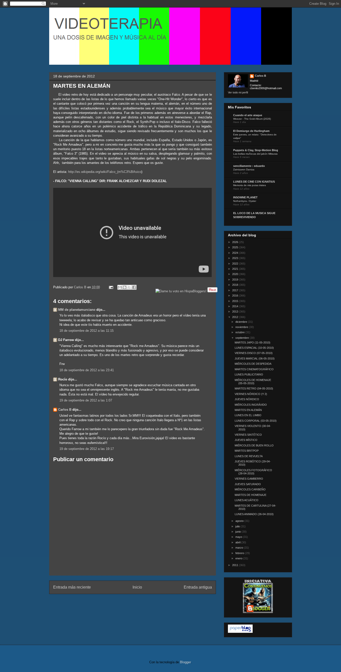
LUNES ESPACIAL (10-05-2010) (254, 347)
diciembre (241, 321)
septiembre (242, 337)
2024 (235, 252)
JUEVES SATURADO (248, 484)
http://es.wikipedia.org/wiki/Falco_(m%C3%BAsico (104, 172)
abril (238, 542)
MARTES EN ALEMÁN (248, 409)
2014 (235, 306)
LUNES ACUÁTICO (246, 500)
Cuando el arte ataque (247, 115)
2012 (235, 317)
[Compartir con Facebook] (134, 287)
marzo (239, 547)
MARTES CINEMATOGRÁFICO (254, 369)
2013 (235, 311)
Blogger (185, 662)
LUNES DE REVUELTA (249, 456)
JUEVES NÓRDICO (247, 399)
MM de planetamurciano (76, 310)
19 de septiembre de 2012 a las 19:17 (86, 449)
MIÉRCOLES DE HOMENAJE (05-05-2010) (253, 381)
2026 (235, 242)
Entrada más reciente (72, 587)
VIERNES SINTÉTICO (248, 434)
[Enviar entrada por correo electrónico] (111, 287)
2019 (235, 279)
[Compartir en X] (129, 287)
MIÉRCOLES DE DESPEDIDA (253, 363)
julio (238, 526)
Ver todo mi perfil (238, 92)
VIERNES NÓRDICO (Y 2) (251, 393)
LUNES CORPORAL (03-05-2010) (256, 420)
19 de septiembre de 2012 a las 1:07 (85, 400)
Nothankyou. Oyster (244, 201)
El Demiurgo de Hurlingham (251, 130)
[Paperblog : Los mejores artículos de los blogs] (240, 631)
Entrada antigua (198, 587)
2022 (235, 263)
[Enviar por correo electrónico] (119, 287)
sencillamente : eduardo (249, 165)
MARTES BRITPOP (247, 450)
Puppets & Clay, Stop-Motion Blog (255, 150)
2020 (235, 274)
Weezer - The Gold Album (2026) (252, 118)
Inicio (137, 587)
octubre (240, 332)
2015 (235, 301)
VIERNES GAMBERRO (249, 478)
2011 (235, 565)
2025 (235, 247)
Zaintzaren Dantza (243, 169)
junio (238, 531)
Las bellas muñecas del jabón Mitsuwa (255, 153)
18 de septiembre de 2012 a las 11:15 (86, 331)
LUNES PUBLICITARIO (249, 374)
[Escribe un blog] (124, 287)
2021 (235, 268)
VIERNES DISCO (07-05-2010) (254, 352)
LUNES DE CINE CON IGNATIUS (254, 181)
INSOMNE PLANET (245, 197)
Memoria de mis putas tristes (249, 185)
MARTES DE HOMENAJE (250, 494)
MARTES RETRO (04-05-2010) (254, 388)
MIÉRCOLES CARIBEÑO (250, 489)
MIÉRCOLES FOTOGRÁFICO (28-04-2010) (253, 472)
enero (239, 558)
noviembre (242, 327)
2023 (235, 258)
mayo (239, 536)
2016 (235, 295)
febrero (240, 553)
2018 (235, 284)
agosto (239, 520)
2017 (235, 290)
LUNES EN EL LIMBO (248, 415)
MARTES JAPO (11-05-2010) (252, 342)
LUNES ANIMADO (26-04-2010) (254, 514)
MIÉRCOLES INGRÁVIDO (251, 404)
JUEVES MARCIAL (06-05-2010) (255, 358)
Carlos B (80, 287)
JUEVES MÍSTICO (246, 439)
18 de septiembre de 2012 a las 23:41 (86, 370)
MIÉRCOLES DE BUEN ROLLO (254, 445)
